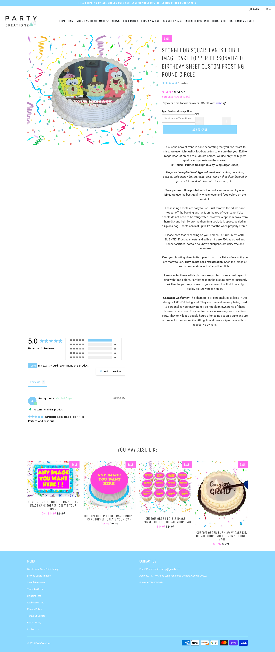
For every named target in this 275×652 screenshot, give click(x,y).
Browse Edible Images (39, 575)
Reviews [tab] (35, 382)
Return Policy (34, 622)
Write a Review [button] (112, 371)
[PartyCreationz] (21, 21)
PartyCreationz (43, 643)
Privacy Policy (34, 609)
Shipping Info (34, 595)
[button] (88, 21)
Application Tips (35, 602)
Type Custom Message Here (177, 111)
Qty (197, 113)
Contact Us (33, 629)
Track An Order (35, 589)
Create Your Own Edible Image (43, 569)
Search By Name (36, 582)
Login (256, 9)
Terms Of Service (36, 615)
